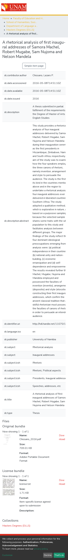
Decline (48, 555)
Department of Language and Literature (22, 26)
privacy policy (40, 548)
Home (6, 18)
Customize (7, 555)
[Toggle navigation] (63, 7)
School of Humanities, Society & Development (22, 22)
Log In (54, 7)
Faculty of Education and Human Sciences (29, 18)
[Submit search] (48, 7)
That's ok (59, 555)
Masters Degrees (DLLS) (20, 30)
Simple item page (34, 66)
